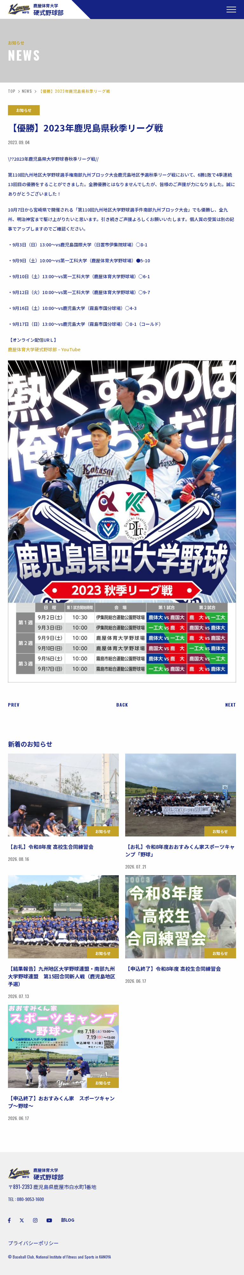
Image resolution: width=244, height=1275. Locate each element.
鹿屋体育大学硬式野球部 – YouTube (44, 349)
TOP (12, 91)
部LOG (67, 1220)
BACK (122, 704)
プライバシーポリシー (33, 1243)
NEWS (27, 91)
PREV (13, 704)
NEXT (230, 704)
